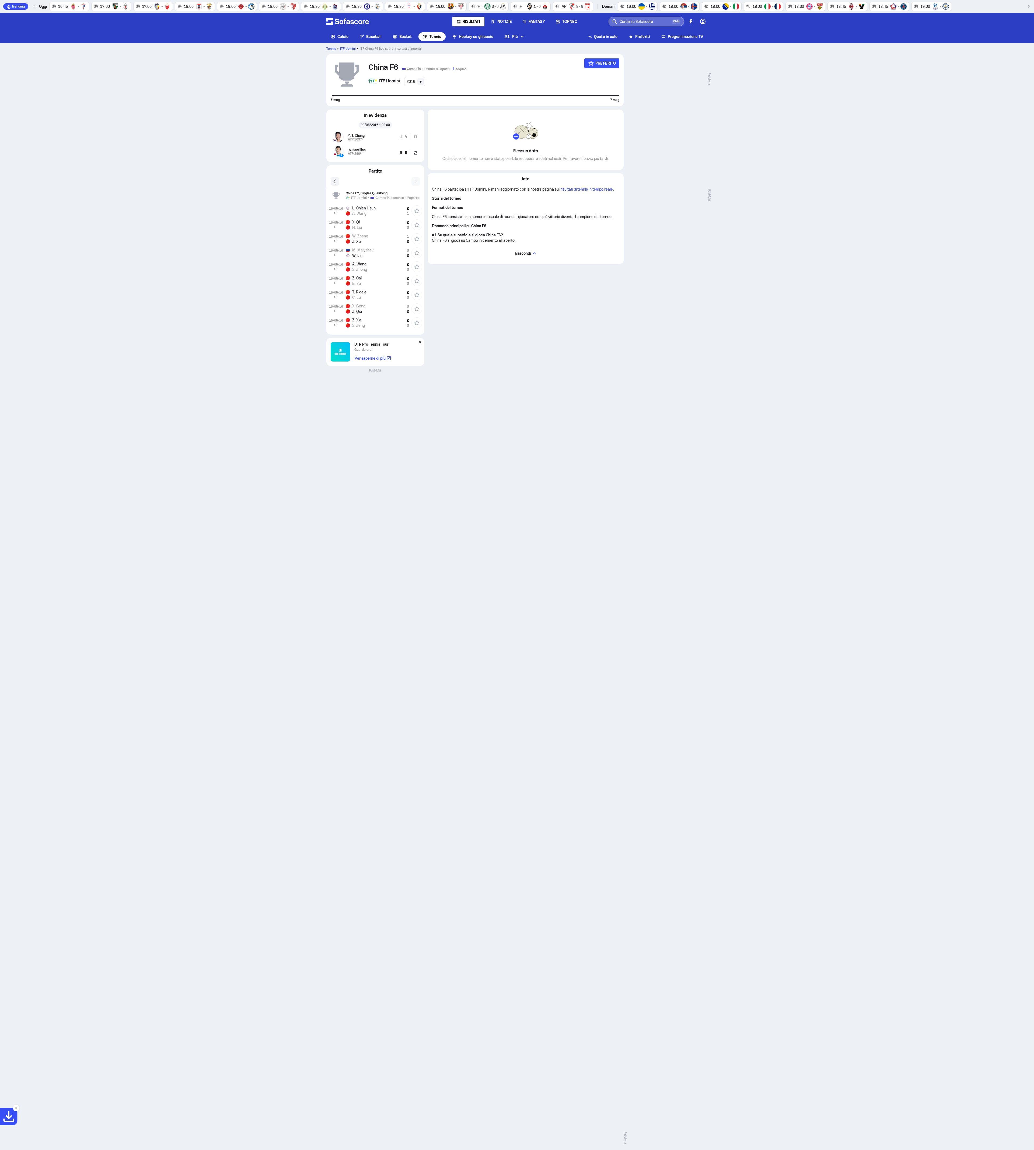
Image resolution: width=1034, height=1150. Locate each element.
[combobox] (414, 81)
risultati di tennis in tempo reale (586, 189)
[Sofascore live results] (347, 21)
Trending (18, 6)
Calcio (342, 36)
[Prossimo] (1028, 6)
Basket (405, 36)
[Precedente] (34, 6)
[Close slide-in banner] (16, 1108)
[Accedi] (703, 21)
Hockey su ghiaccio (476, 36)
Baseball (374, 36)
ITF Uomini (348, 49)
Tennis (435, 36)
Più (511, 36)
